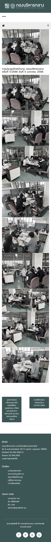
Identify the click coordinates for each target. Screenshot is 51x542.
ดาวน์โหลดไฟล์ (14, 483)
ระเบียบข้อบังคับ (14, 470)
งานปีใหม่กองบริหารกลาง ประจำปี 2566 (39, 402)
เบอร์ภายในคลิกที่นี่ (9, 458)
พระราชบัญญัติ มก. (16, 473)
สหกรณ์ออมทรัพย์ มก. (17, 507)
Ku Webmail (13, 501)
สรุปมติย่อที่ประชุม (15, 477)
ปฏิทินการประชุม (14, 480)
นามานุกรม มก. (14, 498)
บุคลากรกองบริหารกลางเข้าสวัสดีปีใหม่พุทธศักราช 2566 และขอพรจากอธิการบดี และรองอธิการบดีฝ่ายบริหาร (12, 409)
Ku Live (11, 504)
